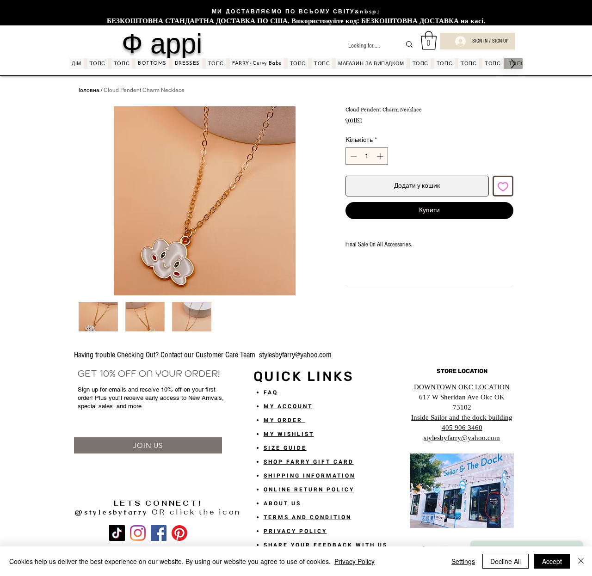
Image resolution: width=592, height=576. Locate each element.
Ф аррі (162, 43)
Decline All (505, 561)
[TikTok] (117, 533)
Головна (89, 90)
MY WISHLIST (289, 434)
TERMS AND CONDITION (308, 517)
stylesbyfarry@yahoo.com (295, 355)
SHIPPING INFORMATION (309, 476)
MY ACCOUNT (288, 406)
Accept (552, 561)
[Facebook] (158, 533)
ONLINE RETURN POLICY (309, 489)
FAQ (271, 392)
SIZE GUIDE (285, 448)
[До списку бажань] (503, 186)
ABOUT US (282, 503)
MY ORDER (284, 420)
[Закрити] (580, 561)
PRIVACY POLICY (295, 531)
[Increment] (381, 156)
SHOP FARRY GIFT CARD (309, 462)
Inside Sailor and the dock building (461, 417)
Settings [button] (463, 561)
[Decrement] (352, 156)
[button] (429, 40)
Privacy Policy (354, 561)
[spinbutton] (366, 156)
